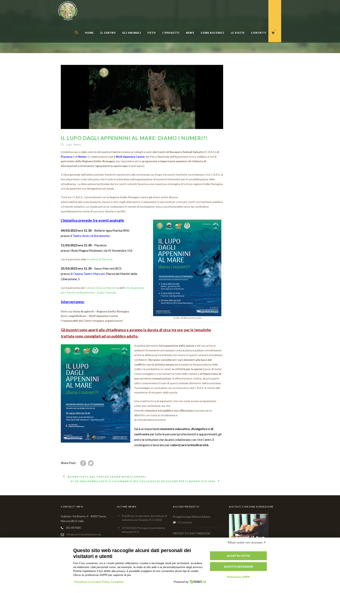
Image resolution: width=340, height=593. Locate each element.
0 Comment (185, 522)
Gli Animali (131, 32)
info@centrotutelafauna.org (84, 534)
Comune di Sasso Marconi (100, 287)
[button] (80, 37)
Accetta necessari (238, 566)
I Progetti (170, 32)
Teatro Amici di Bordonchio (91, 236)
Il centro (108, 32)
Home (89, 32)
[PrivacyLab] (197, 582)
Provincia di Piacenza (99, 259)
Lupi (69, 144)
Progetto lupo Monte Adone (191, 516)
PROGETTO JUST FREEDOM (191, 533)
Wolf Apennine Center (131, 156)
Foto (152, 32)
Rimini (82, 156)
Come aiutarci (212, 32)
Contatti (258, 32)
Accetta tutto (238, 555)
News (190, 32)
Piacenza (66, 156)
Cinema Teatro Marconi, (89, 273)
